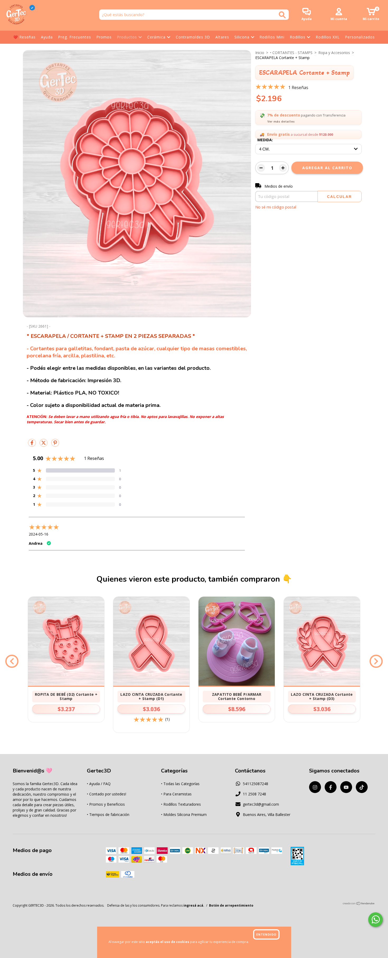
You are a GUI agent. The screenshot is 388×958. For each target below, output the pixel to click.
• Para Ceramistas (176, 793)
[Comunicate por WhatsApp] (375, 919)
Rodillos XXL (328, 37)
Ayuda (47, 37)
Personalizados (360, 37)
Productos (127, 37)
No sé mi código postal (275, 207)
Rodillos (297, 37)
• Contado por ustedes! (106, 793)
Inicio (259, 52)
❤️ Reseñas (24, 37)
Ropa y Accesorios (334, 52)
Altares (222, 37)
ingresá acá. (193, 905)
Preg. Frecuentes (74, 37)
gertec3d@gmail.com (261, 804)
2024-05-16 (38, 534)
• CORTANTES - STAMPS (291, 52)
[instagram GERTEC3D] (315, 787)
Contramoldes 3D (193, 37)
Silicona (241, 37)
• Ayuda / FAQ (99, 783)
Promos (104, 37)
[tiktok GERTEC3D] (362, 787)
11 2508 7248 (254, 793)
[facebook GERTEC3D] (331, 787)
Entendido (266, 934)
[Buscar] (282, 15)
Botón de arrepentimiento (231, 905)
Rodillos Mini (272, 37)
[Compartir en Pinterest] (55, 444)
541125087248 (255, 783)
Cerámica (156, 37)
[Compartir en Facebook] (32, 444)
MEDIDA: (265, 139)
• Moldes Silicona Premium (184, 814)
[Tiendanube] (358, 904)
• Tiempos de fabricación (108, 814)
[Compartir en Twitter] (44, 444)
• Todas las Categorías (180, 783)
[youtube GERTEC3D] (346, 787)
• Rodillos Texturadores (181, 804)
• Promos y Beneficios (106, 804)
